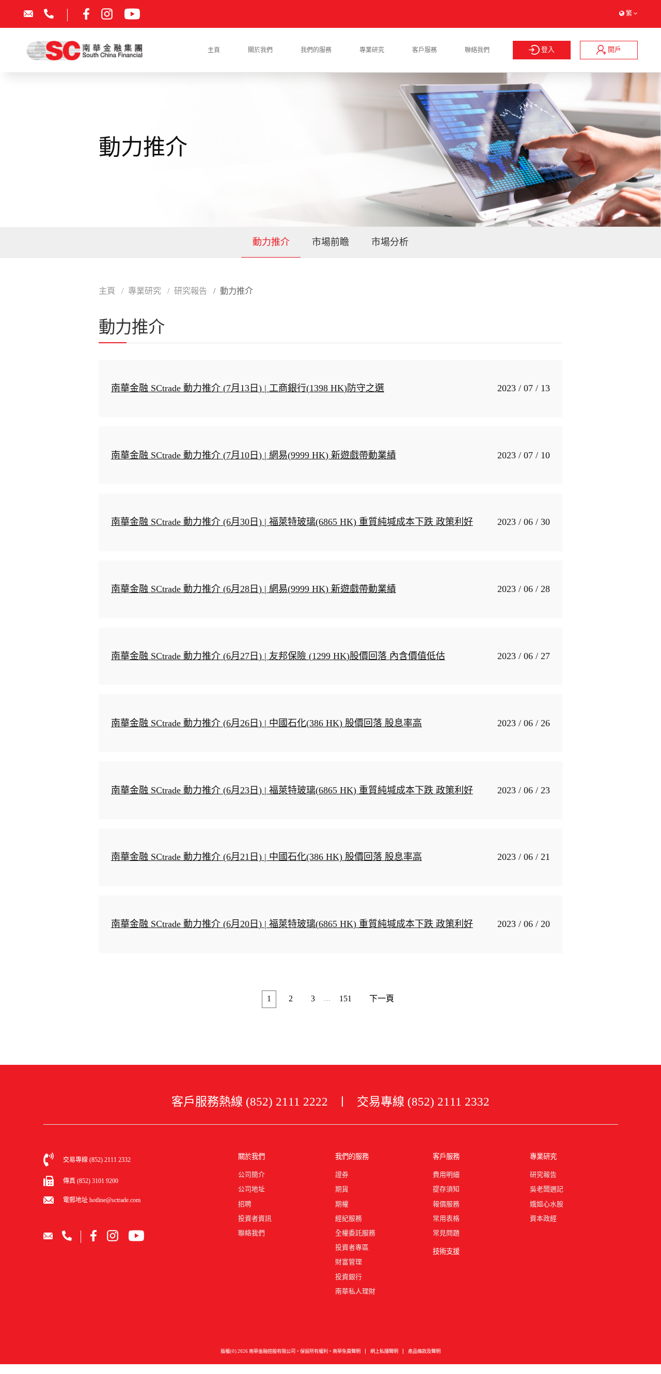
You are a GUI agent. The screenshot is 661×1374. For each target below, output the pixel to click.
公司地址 (251, 1189)
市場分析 (389, 242)
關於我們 (260, 50)
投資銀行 (348, 1277)
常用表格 (446, 1218)
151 (345, 998)
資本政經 (543, 1218)
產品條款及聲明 (424, 1351)
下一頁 (381, 998)
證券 (342, 1174)
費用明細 (446, 1174)
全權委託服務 (355, 1233)
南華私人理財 (355, 1291)
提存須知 (446, 1189)
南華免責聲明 (346, 1351)
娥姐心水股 (546, 1204)
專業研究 (371, 50)
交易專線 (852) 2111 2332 (423, 1101)
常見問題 (446, 1233)
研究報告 (543, 1174)
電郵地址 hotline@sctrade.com (101, 1200)
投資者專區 (352, 1247)
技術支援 (446, 1251)
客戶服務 (424, 50)
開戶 (613, 49)
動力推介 (271, 242)
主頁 (214, 50)
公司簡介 (251, 1174)
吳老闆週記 (546, 1189)
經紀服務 (348, 1218)
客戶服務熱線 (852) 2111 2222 (249, 1101)
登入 (547, 49)
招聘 (244, 1204)
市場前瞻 (330, 242)
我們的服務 (316, 50)
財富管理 (348, 1262)
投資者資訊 (255, 1218)
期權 (342, 1204)
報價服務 (446, 1204)
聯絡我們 (477, 50)
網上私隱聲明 (384, 1351)
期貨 (342, 1189)
